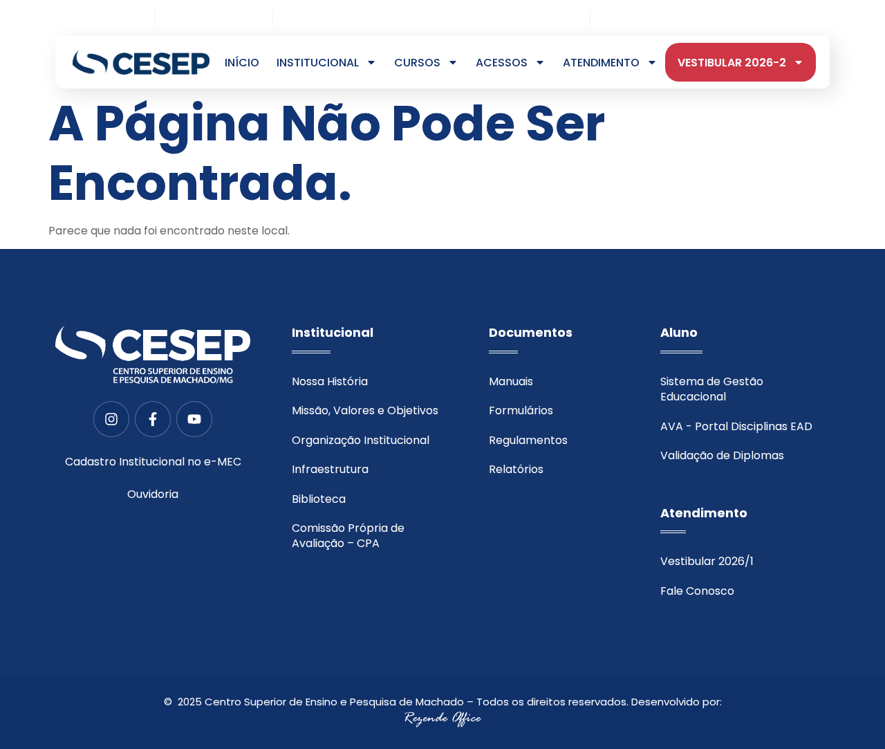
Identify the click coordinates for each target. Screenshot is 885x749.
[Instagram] (779, 18)
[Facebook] (801, 18)
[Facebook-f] (153, 419)
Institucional (318, 63)
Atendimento (601, 63)
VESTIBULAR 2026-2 (732, 63)
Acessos (502, 63)
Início (242, 63)
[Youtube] (824, 18)
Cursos (417, 63)
